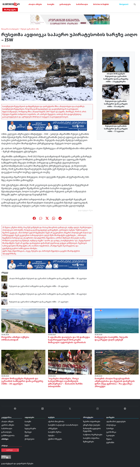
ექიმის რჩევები (55, 439)
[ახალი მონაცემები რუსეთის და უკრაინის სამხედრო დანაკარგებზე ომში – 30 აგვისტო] (4, 278)
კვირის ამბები (7, 425)
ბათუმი (50, 4)
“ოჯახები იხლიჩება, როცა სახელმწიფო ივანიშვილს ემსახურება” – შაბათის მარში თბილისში (65, 382)
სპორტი (110, 428)
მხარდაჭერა (10, 9)
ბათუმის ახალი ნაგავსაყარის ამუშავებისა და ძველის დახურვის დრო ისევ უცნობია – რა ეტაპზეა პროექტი (115, 382)
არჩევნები (53, 428)
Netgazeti (123, 4)
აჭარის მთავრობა (56, 421)
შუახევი (28, 432)
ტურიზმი (110, 442)
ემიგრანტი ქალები (91, 425)
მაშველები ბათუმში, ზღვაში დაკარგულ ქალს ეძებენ (111, 338)
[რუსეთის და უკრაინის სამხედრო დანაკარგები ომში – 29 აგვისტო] (4, 286)
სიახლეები (14, 29)
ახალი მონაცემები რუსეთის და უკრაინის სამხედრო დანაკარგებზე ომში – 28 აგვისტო (48, 294)
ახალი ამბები (35, 4)
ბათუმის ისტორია (91, 438)
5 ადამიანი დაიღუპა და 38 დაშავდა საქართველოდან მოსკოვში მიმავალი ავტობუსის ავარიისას (69, 340)
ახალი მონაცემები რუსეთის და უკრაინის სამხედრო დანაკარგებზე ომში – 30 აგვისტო (48, 278)
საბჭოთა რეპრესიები (92, 434)
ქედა (27, 435)
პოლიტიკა (111, 425)
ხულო (27, 425)
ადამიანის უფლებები (116, 421)
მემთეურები (88, 441)
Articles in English (101, 4)
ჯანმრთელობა (8, 435)
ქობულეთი (29, 439)
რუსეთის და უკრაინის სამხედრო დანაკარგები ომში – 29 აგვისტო (38, 286)
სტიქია (51, 435)
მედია (109, 439)
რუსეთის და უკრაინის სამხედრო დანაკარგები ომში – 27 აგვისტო (38, 302)
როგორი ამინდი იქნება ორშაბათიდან (15, 338)
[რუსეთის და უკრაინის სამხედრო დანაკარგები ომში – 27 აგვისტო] (4, 301)
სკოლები (110, 435)
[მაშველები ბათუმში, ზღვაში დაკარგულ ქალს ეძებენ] (117, 320)
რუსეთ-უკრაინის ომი (30, 29)
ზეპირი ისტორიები (91, 421)
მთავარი (5, 29)
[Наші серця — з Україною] (11, 4)
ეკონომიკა (111, 432)
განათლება (65, 4)
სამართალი (82, 4)
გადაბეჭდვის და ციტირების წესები (17, 463)
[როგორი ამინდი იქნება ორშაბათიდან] (23, 320)
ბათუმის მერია (54, 432)
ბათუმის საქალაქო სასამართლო (63, 425)
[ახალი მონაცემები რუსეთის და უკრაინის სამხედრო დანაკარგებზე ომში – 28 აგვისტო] (4, 294)
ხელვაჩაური (30, 428)
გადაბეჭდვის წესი (85, 210)
